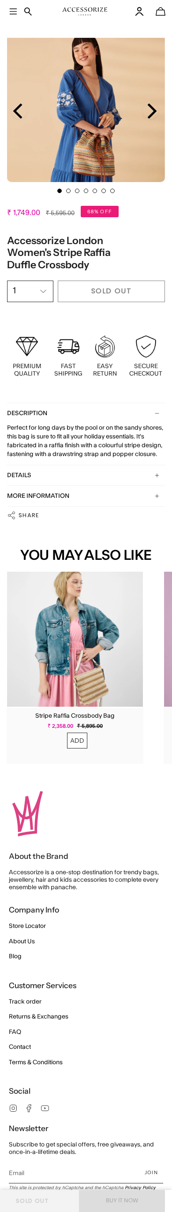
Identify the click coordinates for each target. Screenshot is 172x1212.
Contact (20, 1047)
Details (19, 475)
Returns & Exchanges (38, 1017)
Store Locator (27, 926)
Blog (15, 956)
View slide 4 (86, 191)
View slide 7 (112, 191)
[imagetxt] (85, 11)
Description (27, 413)
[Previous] (19, 111)
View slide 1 (59, 191)
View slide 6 (103, 191)
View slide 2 (68, 191)
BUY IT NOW (122, 1200)
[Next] (150, 111)
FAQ (15, 1032)
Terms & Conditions (36, 1062)
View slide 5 (95, 191)
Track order (25, 1002)
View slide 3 (77, 191)
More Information (38, 496)
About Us (22, 941)
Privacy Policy (140, 1188)
